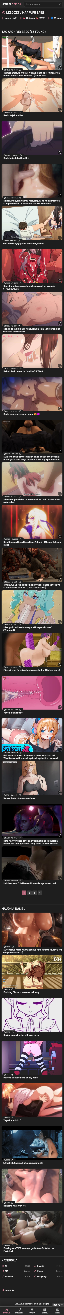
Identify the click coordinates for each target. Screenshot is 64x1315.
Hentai (11, 4)
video (49, 1271)
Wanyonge (49, 1276)
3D (17, 1266)
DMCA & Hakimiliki (24, 1303)
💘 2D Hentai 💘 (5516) (34, 18)
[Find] (60, 4)
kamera (32, 1313)
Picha (57, 1313)
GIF (17, 1271)
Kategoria (19, 1313)
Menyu (56, 1305)
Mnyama (17, 1276)
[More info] (60, 67)
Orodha (45, 1313)
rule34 (49, 1266)
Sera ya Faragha (41, 1303)
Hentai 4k (9, 1290)
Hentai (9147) (11, 18)
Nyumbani (6, 1313)
